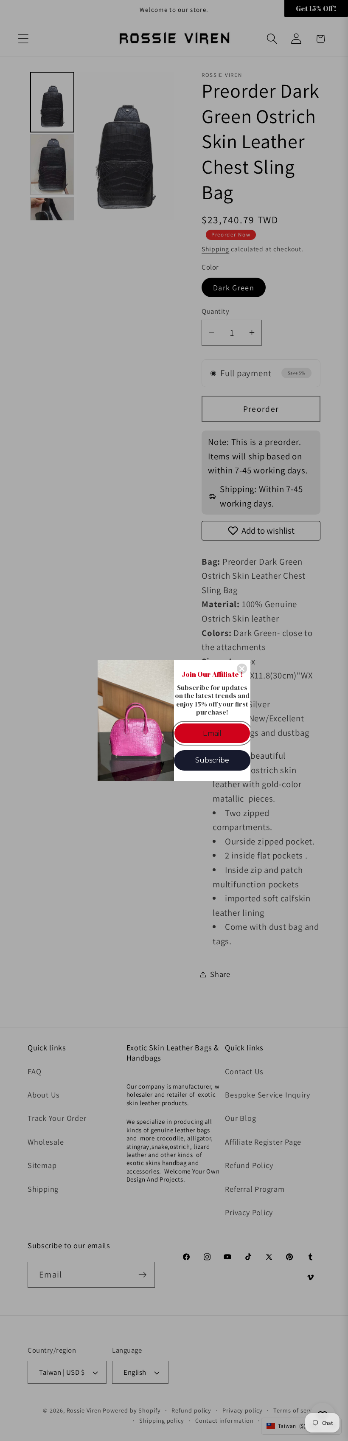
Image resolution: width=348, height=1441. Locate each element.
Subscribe (212, 760)
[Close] (242, 669)
